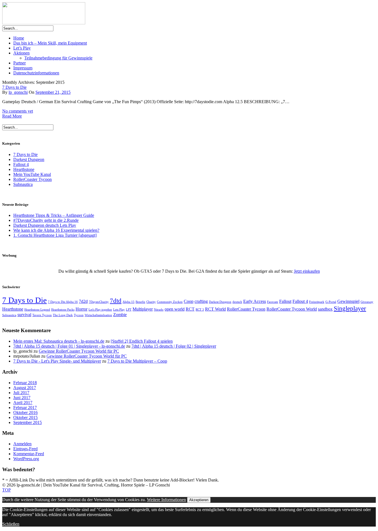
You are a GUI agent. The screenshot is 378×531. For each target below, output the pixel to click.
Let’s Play (22, 48)
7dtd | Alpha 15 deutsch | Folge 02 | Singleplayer (173, 346)
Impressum (22, 68)
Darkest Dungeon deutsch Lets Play (44, 225)
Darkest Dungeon (28, 159)
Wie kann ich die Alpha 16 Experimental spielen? (56, 230)
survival (24, 314)
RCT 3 (200, 309)
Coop (188, 301)
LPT (128, 309)
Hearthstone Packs (62, 309)
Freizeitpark (316, 301)
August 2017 (24, 387)
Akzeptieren (198, 500)
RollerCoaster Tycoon (32, 179)
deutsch (237, 301)
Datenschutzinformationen (36, 73)
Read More (12, 116)
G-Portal (330, 301)
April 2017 (22, 402)
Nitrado (159, 309)
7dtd (115, 300)
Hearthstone (23, 169)
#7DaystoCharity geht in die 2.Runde (46, 220)
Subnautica (23, 184)
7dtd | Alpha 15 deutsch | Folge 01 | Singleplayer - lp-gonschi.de (69, 346)
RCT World (215, 309)
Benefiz (140, 301)
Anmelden (22, 443)
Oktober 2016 (25, 412)
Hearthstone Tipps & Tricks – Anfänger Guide (53, 215)
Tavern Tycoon (42, 315)
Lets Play (119, 309)
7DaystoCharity (99, 301)
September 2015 (27, 422)
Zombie (120, 314)
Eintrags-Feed (25, 448)
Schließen (10, 524)
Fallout (285, 301)
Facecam (272, 301)
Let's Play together (100, 309)
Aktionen (21, 53)
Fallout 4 (21, 164)
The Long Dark (63, 315)
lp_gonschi (18, 92)
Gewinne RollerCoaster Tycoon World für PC (79, 351)
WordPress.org (26, 458)
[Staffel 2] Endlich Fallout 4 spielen (142, 341)
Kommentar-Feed (28, 453)
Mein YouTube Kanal (32, 174)
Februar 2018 (25, 382)
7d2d (83, 301)
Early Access (254, 301)
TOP (6, 490)
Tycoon (79, 315)
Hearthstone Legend (37, 309)
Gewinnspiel (348, 301)
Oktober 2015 (25, 417)
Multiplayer (143, 309)
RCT (190, 309)
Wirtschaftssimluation (98, 315)
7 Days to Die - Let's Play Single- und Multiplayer (57, 361)
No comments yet (17, 111)
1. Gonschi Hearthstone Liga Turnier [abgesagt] (55, 235)
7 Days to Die (14, 87)
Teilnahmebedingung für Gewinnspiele (58, 58)
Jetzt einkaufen (307, 271)
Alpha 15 (128, 301)
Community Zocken (170, 301)
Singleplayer (350, 308)
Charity (151, 301)
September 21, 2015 (53, 92)
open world (175, 309)
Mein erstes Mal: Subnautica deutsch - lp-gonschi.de (58, 341)
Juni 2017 (21, 397)
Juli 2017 (21, 392)
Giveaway (367, 301)
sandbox (325, 309)
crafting (201, 301)
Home (18, 38)
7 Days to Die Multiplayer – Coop (137, 361)
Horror (81, 309)
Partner (19, 63)
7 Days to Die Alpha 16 (63, 301)
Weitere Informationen (166, 499)
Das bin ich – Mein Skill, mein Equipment (50, 43)
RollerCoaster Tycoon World (291, 309)
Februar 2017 (25, 407)
